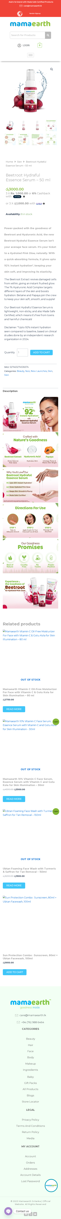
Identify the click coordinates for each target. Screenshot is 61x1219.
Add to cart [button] (14, 972)
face (27, 371)
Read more (14, 709)
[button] (51, 69)
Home (9, 161)
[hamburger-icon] (30, 55)
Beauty (20, 371)
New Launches (39, 371)
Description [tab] (10, 391)
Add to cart (41, 352)
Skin (19, 161)
